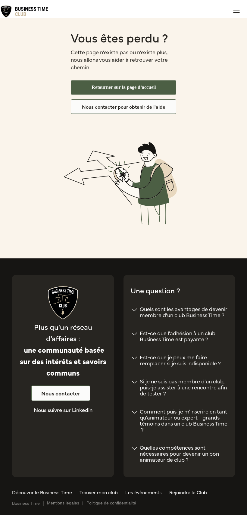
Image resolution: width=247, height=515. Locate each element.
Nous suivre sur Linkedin (63, 410)
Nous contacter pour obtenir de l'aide (123, 106)
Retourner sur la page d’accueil (124, 87)
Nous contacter (60, 393)
